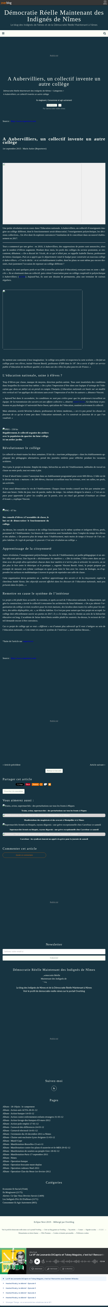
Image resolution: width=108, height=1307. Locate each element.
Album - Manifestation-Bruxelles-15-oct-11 (23, 1144)
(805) (20, 1202)
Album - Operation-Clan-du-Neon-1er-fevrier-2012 (27, 1171)
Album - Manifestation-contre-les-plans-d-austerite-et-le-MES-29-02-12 (36, 1147)
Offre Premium (46, 1233)
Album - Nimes (10, 1158)
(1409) (23, 1196)
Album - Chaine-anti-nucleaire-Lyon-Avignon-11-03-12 (29, 1137)
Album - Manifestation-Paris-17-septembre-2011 (25, 1154)
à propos (68, 1269)
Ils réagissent (41, 100)
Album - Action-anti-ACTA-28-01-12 (20, 1110)
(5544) (15, 1189)
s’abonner (38, 1269)
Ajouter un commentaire (24, 855)
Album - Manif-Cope (12, 1141)
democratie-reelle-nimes (51, 991)
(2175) (13, 1192)
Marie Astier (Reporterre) (34, 148)
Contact (80, 1230)
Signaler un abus (91, 1230)
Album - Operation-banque (15, 1161)
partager (53, 1269)
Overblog (69, 1222)
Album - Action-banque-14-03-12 (18, 1113)
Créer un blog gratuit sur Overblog (55, 1230)
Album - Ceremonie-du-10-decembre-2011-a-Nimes (27, 1134)
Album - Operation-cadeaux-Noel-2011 (21, 1168)
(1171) (20, 1199)
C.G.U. (101, 1230)
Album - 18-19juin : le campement (19, 1106)
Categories (57, 91)
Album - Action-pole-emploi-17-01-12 (21, 1123)
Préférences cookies (82, 1233)
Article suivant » (97, 765)
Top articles (71, 1230)
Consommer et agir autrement (60, 100)
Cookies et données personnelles (63, 1233)
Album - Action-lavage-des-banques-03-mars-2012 (26, 1120)
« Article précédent (11, 765)
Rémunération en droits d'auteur (28, 1233)
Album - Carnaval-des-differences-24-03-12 (23, 1127)
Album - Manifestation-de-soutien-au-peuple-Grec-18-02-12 (31, 1151)
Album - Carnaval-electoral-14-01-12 (20, 1130)
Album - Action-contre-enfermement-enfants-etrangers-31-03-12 (33, 1117)
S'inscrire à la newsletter (13, 791)
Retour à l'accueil (54, 771)
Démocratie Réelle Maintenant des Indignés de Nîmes (54, 16)
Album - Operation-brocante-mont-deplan (22, 1164)
